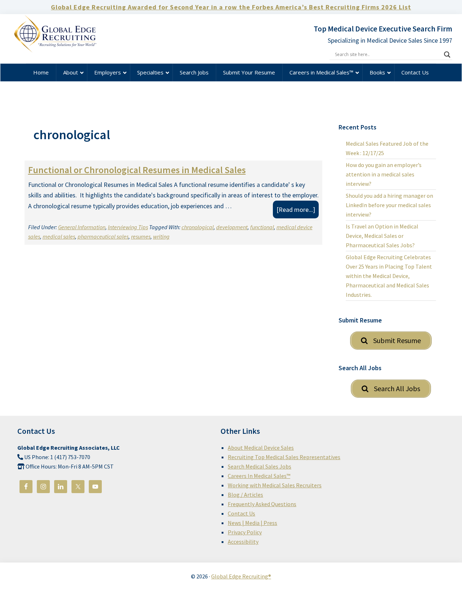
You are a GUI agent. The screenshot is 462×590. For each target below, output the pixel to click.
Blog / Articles (245, 494)
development (232, 227)
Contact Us (241, 513)
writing (161, 236)
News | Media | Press (252, 522)
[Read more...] (297, 211)
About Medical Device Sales (261, 447)
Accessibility (243, 541)
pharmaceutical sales (103, 236)
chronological (198, 227)
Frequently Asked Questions (262, 504)
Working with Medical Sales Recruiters (275, 485)
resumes (141, 236)
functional (262, 227)
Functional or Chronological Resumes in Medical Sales (137, 170)
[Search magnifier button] (447, 55)
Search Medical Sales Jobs (259, 466)
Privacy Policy (245, 532)
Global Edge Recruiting (64, 35)
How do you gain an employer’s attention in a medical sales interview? (384, 174)
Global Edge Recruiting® (241, 576)
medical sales (59, 236)
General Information (81, 227)
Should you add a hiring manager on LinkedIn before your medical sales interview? (389, 205)
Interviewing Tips (128, 227)
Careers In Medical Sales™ (259, 475)
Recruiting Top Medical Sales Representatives (284, 457)
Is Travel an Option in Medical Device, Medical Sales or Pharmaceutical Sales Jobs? (382, 236)
